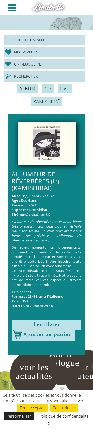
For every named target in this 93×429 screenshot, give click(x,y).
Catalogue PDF (29, 64)
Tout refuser (64, 408)
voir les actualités (34, 371)
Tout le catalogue (33, 39)
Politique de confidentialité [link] (64, 416)
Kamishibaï (46, 102)
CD (48, 88)
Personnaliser (18, 416)
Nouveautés (26, 52)
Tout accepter (32, 408)
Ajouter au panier (47, 334)
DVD (65, 88)
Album (27, 88)
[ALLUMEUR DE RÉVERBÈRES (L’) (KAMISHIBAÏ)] (46, 143)
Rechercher (26, 76)
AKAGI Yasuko (43, 196)
